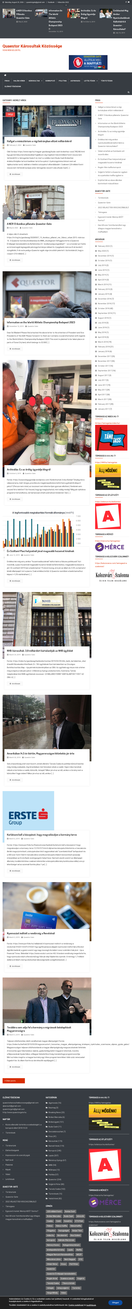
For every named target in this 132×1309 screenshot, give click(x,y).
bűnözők (80, 1216)
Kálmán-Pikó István (66, 1240)
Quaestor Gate (30, 145)
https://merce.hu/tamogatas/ (107, 541)
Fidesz (49, 1226)
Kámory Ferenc (53, 1245)
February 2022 (104, 246)
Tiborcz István (69, 1283)
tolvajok (50, 1288)
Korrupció (50, 81)
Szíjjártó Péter (54, 1184)
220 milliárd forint (54, 1211)
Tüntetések (106, 81)
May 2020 (102, 251)
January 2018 (103, 351)
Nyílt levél (9, 1160)
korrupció (51, 1240)
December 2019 (104, 256)
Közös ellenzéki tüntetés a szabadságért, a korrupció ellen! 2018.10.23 (24, 1126)
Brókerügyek (54, 1122)
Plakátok (9, 1165)
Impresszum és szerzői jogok (18, 1155)
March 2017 (103, 399)
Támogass (102, 212)
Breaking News (55, 1112)
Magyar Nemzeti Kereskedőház (60, 1255)
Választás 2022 (63, 2)
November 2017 (104, 361)
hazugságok (64, 1231)
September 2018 (105, 313)
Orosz (63, 1264)
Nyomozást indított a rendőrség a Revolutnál (31, 933)
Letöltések (89, 81)
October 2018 (103, 308)
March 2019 (103, 284)
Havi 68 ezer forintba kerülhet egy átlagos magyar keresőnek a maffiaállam (112, 228)
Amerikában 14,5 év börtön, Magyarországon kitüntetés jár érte (40, 753)
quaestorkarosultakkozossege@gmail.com (21, 1103)
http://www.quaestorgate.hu (14, 1112)
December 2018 (104, 299)
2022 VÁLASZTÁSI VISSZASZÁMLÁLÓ (113, 207)
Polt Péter (74, 1264)
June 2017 (102, 385)
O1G (80, 1259)
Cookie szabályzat (76, 1305)
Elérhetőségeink (13, 86)
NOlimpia (52, 1170)
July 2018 (102, 323)
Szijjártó (80, 1278)
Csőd (58, 1221)
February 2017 (104, 404)
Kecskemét (62, 1235)
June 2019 (102, 270)
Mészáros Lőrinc (54, 1259)
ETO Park (79, 1221)
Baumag (52, 1108)
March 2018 (103, 342)
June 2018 (102, 327)
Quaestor (52, 1179)
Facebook (51, 2)
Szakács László (67, 1278)
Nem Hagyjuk (69, 1259)
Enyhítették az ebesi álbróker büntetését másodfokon (110, 182)
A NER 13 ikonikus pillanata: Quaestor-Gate (24, 14)
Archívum (16, 174)
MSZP (79, 1255)
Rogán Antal (52, 1278)
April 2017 (102, 395)
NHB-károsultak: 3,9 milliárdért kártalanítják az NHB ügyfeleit (40, 650)
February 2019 (104, 289)
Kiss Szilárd (75, 1235)
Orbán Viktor (52, 1264)
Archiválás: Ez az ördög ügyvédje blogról (88, 14)
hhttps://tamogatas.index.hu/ (107, 423)
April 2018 (102, 337)
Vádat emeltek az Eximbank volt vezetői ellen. (111, 153)
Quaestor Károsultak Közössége (32, 46)
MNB (50, 1165)
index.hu (50, 1235)
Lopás (51, 1156)
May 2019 (102, 275)
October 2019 (103, 261)
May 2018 (102, 332)
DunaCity (68, 1221)
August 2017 (103, 375)
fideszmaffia (76, 1226)
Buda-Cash (53, 1127)
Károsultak (34, 81)
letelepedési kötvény (55, 1250)
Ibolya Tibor (77, 1231)
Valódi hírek (19, 81)
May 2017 (102, 390)
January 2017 (103, 409)
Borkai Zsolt (70, 1211)
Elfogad (115, 1302)
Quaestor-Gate (104, 203)
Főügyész (51, 1231)
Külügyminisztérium (71, 1245)
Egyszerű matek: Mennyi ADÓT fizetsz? (110, 218)
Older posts (11, 1081)
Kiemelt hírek (54, 1146)
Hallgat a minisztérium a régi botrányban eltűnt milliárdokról (39, 141)
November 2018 (104, 304)
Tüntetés (76, 1288)
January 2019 (103, 294)
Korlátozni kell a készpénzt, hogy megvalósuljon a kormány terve (42, 834)
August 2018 (103, 318)
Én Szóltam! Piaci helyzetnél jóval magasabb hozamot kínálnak (40, 551)
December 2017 (104, 356)
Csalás (50, 1221)
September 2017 (105, 371)
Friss (7, 81)
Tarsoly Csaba (54, 1189)
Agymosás (75, 81)
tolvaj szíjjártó (63, 1288)
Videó (8, 1174)
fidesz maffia (61, 1226)
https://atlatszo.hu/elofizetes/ (108, 502)
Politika (63, 81)
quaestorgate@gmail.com (35, 2)
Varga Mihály (52, 1293)
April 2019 (102, 280)
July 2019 (102, 265)
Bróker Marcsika (55, 1117)
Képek (8, 1170)
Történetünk (103, 198)
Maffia (79, 1250)
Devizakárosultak (56, 1132)
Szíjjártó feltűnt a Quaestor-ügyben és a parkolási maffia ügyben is (112, 173)
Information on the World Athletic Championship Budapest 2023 (55, 18)
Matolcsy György (55, 1160)
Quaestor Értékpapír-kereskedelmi (61, 1274)
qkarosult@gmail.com (12, 1106)
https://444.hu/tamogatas (106, 462)
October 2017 (103, 366)
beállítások (91, 1305)
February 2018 (104, 347)
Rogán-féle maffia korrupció (109, 167)
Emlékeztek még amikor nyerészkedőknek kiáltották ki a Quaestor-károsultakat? (121, 19)
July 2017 (102, 380)
